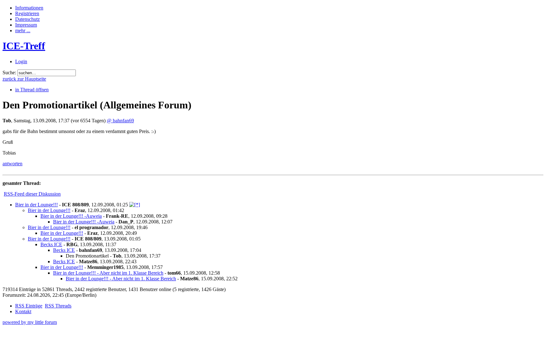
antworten (12, 163)
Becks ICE (51, 244)
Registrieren (27, 13)
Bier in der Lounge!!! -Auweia (71, 216)
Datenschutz (27, 19)
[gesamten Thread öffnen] (134, 204)
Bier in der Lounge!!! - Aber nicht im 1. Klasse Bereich (108, 273)
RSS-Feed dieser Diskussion (32, 194)
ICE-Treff (24, 46)
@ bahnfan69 (120, 120)
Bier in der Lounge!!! (36, 204)
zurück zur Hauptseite (24, 79)
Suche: (9, 72)
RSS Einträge (28, 305)
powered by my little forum (30, 322)
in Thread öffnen (32, 89)
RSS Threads (58, 305)
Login (21, 61)
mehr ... (22, 30)
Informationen (29, 7)
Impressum (26, 24)
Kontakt (23, 311)
